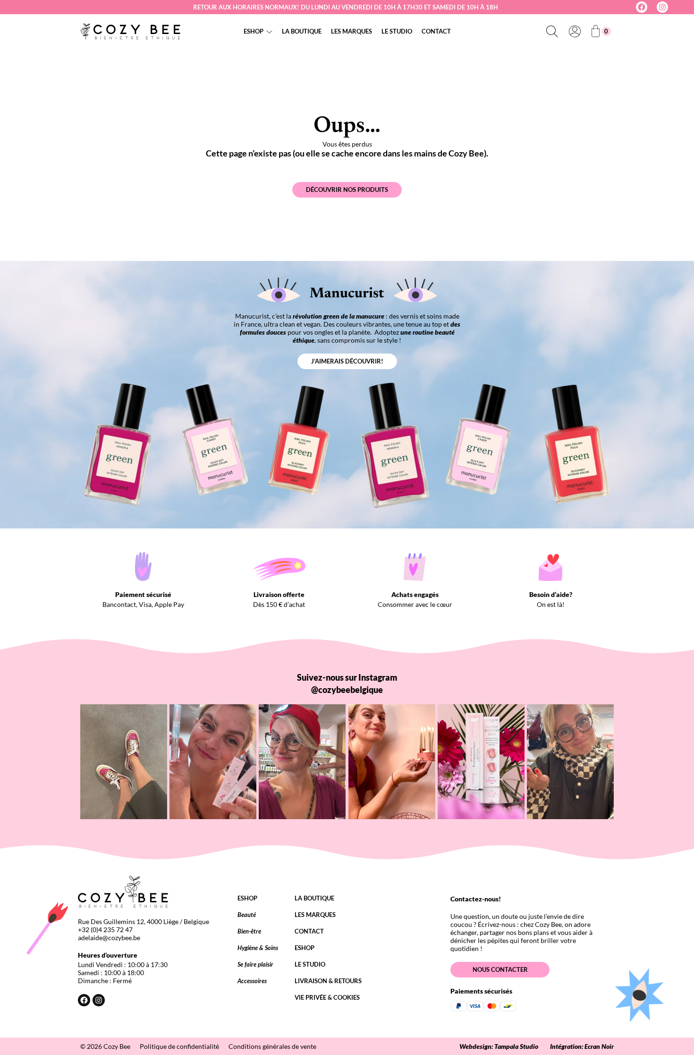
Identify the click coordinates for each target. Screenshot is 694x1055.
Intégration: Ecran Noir (582, 1046)
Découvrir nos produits (347, 189)
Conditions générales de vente (272, 1046)
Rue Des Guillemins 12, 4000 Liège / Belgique (143, 921)
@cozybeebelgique (347, 689)
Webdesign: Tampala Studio (498, 1046)
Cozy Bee (116, 1046)
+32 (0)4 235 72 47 (105, 929)
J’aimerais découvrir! (347, 361)
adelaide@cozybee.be (109, 938)
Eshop (253, 31)
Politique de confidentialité (179, 1046)
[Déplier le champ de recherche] (552, 31)
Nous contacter (500, 969)
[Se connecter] (575, 31)
